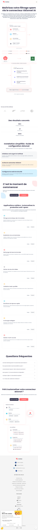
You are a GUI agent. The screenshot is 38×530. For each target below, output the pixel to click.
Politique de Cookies (19, 487)
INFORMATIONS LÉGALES (19, 474)
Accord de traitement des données (19, 485)
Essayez (32, 261)
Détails (28, 261)
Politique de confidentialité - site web (19, 481)
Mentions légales (19, 490)
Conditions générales (19, 479)
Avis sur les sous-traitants (19, 488)
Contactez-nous (19, 478)
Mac (19, 498)
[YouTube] (20, 527)
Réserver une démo (14, 195)
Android (19, 509)
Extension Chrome (19, 506)
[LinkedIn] (17, 527)
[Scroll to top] (36, 528)
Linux (19, 502)
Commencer (23, 195)
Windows (19, 500)
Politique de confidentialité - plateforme (19, 483)
